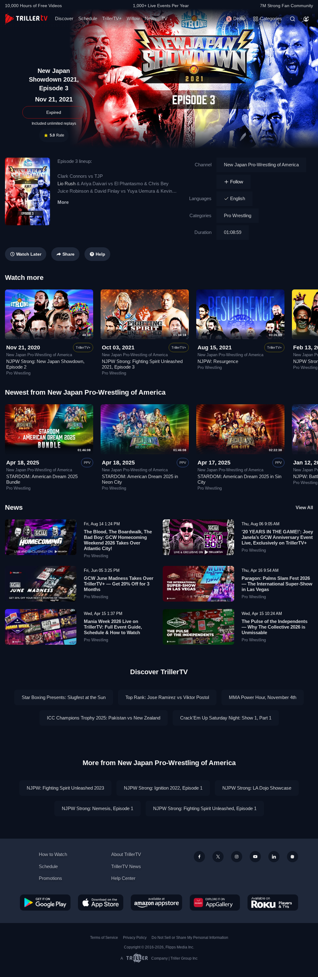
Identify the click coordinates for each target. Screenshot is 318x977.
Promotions (50, 878)
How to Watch (53, 854)
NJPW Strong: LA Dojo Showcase (256, 788)
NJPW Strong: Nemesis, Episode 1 (97, 808)
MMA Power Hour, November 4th (262, 697)
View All (304, 507)
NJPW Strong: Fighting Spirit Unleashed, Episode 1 (205, 808)
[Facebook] (199, 856)
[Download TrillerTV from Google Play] (45, 902)
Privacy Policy (135, 937)
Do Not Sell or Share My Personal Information (190, 937)
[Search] (292, 19)
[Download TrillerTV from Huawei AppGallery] (215, 902)
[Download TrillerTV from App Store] (100, 902)
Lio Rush (66, 183)
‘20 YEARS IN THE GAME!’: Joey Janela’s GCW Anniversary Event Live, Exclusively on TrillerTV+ (277, 537)
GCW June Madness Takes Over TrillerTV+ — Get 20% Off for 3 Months (118, 584)
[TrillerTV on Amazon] (156, 902)
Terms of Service (104, 937)
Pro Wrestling (237, 215)
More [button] (63, 202)
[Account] (306, 19)
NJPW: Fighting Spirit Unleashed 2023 (65, 788)
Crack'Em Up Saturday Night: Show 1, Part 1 (225, 717)
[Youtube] (255, 856)
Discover (64, 18)
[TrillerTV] (26, 18)
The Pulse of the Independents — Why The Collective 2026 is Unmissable (274, 627)
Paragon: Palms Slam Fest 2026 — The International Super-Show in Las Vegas (277, 584)
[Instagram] (236, 856)
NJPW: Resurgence (218, 361)
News (151, 18)
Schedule (87, 18)
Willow (133, 18)
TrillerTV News (126, 866)
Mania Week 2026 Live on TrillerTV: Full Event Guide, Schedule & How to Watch (113, 627)
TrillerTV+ (112, 18)
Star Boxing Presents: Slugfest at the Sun (64, 697)
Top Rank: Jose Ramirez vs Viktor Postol (167, 697)
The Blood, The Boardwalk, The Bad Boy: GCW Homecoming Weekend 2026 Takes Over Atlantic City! (118, 540)
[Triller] (292, 856)
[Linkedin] (273, 856)
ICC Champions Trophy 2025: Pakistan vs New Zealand (103, 717)
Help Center (123, 878)
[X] (218, 856)
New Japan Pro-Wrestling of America (261, 164)
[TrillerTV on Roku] (273, 902)
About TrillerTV (126, 854)
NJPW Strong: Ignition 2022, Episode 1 (163, 788)
